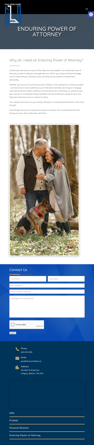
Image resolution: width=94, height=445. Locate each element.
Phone (24, 348)
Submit (12, 333)
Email (23, 357)
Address (25, 366)
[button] (91, 14)
